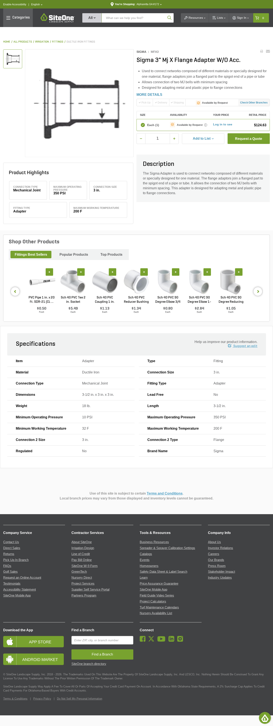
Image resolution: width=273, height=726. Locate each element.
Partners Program (83, 595)
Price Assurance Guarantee (159, 583)
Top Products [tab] (111, 254)
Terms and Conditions (165, 493)
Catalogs (146, 554)
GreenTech (79, 571)
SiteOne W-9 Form (84, 566)
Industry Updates (220, 577)
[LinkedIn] (172, 640)
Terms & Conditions (15, 698)
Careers (213, 554)
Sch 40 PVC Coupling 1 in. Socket (105, 300)
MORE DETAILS (149, 94)
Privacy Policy (42, 698)
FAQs (7, 566)
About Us (214, 542)
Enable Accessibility (14, 4)
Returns (8, 554)
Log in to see (222, 124)
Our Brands (216, 560)
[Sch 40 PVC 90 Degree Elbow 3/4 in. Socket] (168, 282)
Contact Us (11, 542)
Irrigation (42, 41)
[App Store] (34, 641)
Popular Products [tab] (74, 254)
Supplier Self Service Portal (90, 589)
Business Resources (154, 542)
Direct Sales (11, 548)
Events (145, 560)
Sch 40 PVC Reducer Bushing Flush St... (136, 300)
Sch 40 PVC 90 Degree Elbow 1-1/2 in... (199, 300)
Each (153, 125)
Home (6, 41)
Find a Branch (82, 630)
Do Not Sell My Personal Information (79, 698)
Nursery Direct (81, 577)
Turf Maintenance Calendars (159, 607)
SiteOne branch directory (88, 664)
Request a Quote (248, 139)
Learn (144, 577)
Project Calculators (153, 601)
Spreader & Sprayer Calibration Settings (167, 548)
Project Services (82, 583)
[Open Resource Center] (265, 718)
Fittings (57, 41)
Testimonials (11, 583)
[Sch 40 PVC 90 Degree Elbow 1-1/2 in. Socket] (199, 282)
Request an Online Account (22, 577)
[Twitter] (152, 640)
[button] (36, 4)
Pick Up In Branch (16, 560)
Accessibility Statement (19, 589)
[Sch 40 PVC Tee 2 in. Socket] (73, 282)
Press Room (217, 566)
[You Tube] (162, 640)
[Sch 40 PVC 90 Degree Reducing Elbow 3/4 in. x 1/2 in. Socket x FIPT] (231, 282)
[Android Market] (34, 659)
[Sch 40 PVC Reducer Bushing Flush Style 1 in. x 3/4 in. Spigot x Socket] (136, 282)
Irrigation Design (82, 548)
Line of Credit (80, 554)
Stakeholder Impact (221, 571)
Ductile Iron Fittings (81, 41)
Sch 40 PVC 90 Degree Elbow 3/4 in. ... (167, 300)
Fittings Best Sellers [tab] (31, 254)
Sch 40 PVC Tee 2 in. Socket (73, 300)
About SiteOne (81, 542)
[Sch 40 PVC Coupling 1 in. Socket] (104, 282)
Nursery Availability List (156, 613)
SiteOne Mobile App (17, 595)
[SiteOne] (57, 21)
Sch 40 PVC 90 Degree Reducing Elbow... (231, 300)
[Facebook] (144, 640)
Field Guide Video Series (157, 595)
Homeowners (149, 566)
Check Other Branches (254, 102)
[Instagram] (181, 640)
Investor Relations (220, 548)
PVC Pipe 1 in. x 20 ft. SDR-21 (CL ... (42, 300)
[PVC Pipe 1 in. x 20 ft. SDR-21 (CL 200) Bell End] (41, 282)
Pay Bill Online (81, 560)
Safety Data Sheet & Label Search (163, 571)
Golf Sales (10, 571)
